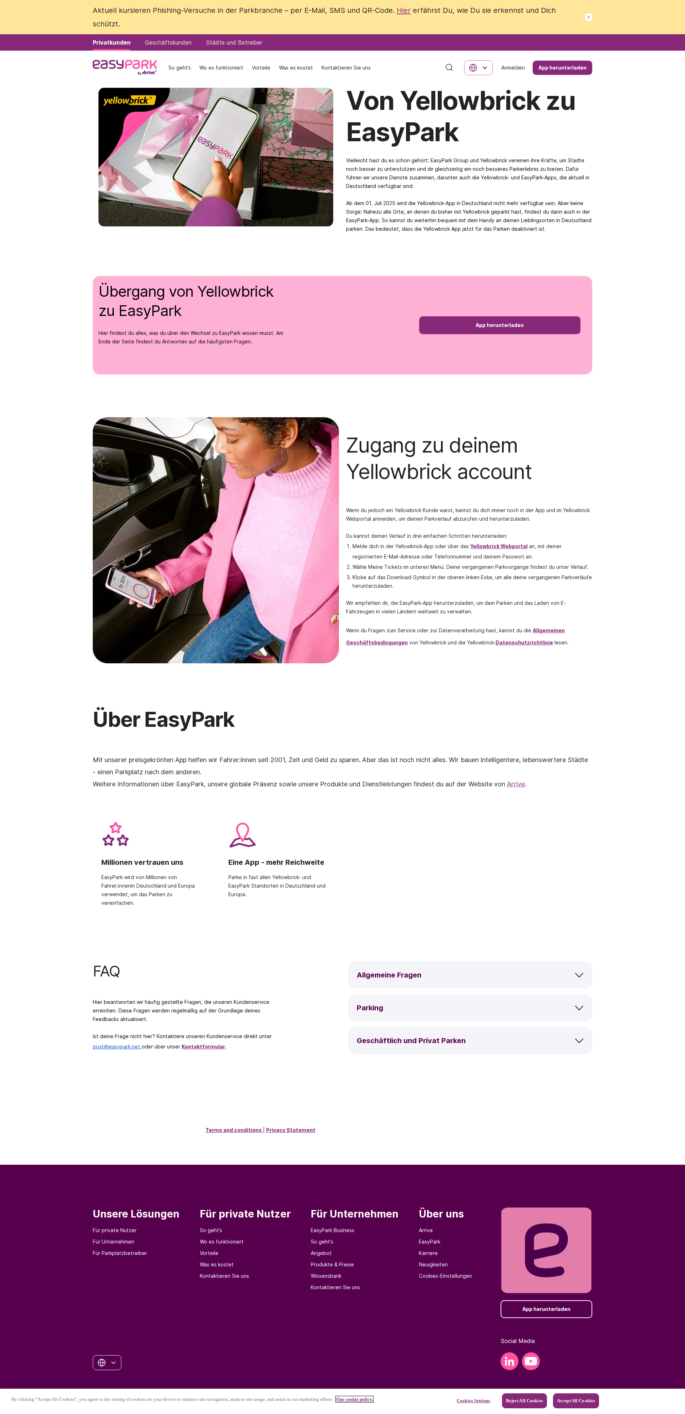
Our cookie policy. (354, 1399)
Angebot (321, 1253)
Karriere (428, 1253)
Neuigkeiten (433, 1264)
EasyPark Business (332, 1230)
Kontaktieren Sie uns (224, 1276)
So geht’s (211, 1230)
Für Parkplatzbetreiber (120, 1253)
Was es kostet (217, 1264)
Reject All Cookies (524, 1400)
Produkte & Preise (332, 1264)
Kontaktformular (203, 1046)
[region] (342, 1401)
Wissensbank (326, 1276)
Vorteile (209, 1253)
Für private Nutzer (115, 1230)
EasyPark (429, 1242)
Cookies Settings (473, 1400)
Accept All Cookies (576, 1400)
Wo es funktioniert (222, 1242)
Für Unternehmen (113, 1242)
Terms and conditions (234, 1130)
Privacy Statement (290, 1130)
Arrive (426, 1230)
